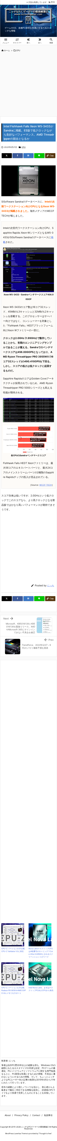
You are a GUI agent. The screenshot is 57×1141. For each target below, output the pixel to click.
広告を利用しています (37, 2)
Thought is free (45, 1133)
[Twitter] (7, 155)
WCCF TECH (45, 485)
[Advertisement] (28, 84)
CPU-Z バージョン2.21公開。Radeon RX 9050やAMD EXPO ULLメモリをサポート (13, 990)
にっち (50, 585)
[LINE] (39, 155)
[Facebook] (17, 155)
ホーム (7, 50)
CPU (18, 50)
